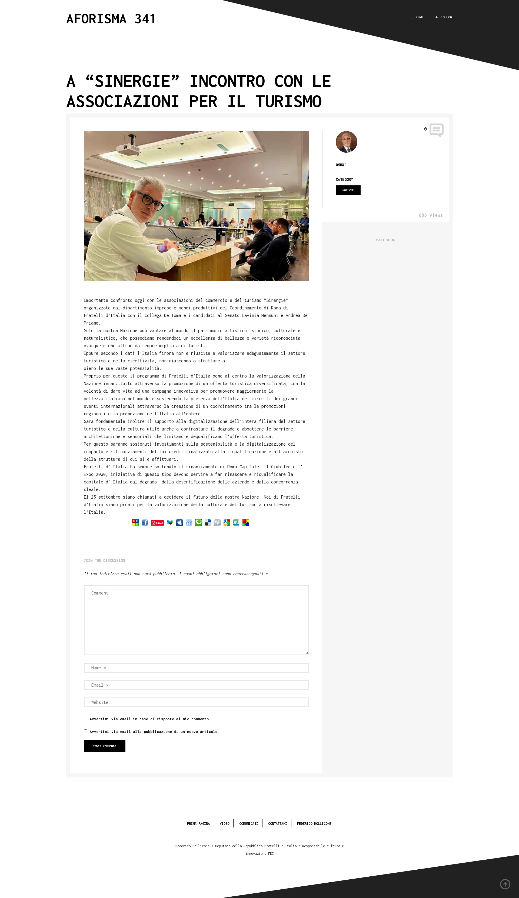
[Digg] (217, 522)
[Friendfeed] (188, 522)
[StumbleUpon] (236, 522)
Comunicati (248, 824)
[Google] (226, 522)
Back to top (505, 884)
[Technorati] (198, 522)
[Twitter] (170, 522)
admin (341, 164)
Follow (446, 17)
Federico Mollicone (314, 824)
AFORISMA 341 (111, 18)
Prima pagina (198, 824)
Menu (419, 17)
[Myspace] (179, 522)
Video (224, 824)
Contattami (277, 824)
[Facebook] (144, 522)
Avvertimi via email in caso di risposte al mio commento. (150, 719)
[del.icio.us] (207, 522)
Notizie (348, 190)
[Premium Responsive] (245, 522)
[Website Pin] (135, 522)
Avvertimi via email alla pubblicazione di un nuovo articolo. (154, 731)
